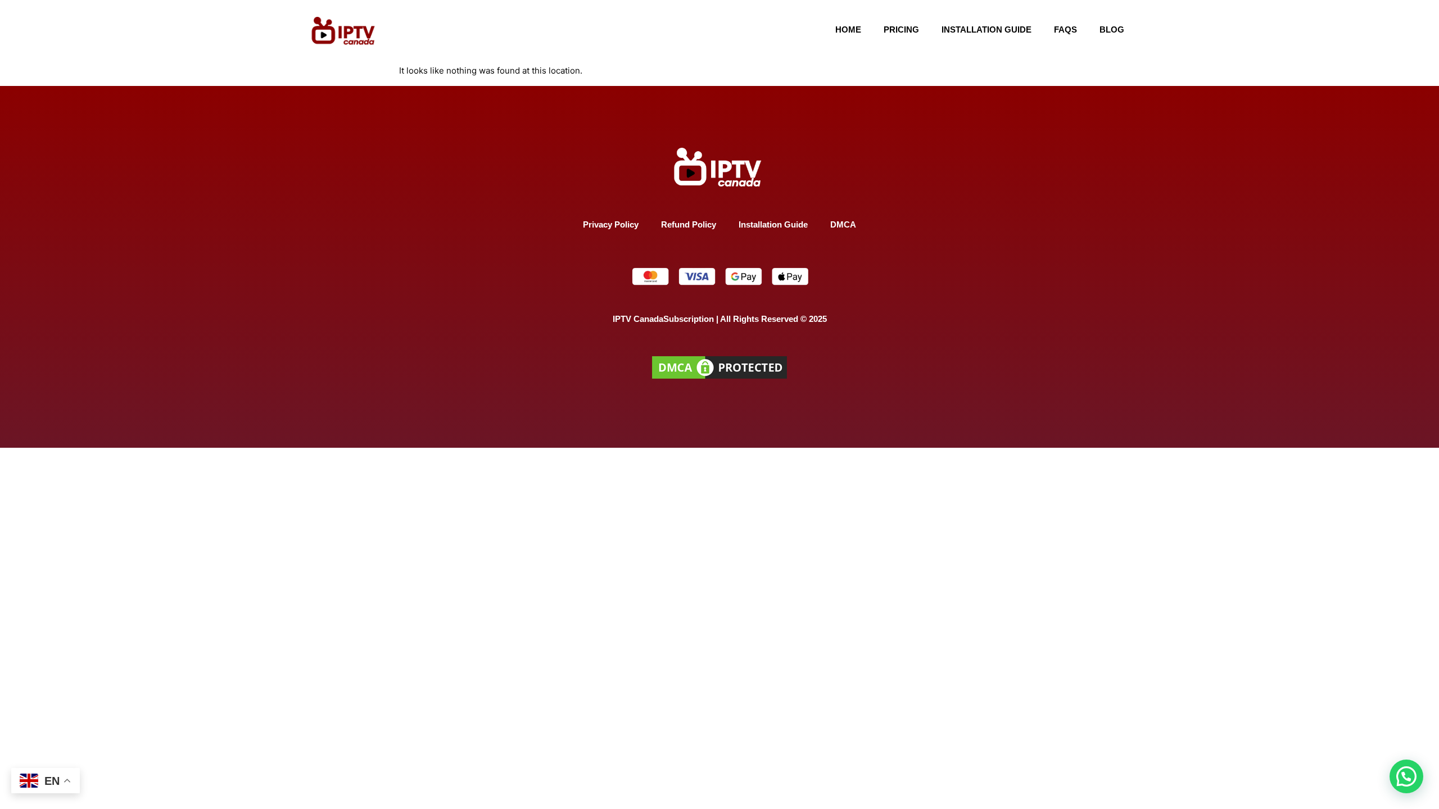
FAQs (1065, 29)
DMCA (843, 224)
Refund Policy (688, 224)
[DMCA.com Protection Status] (719, 378)
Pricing (901, 29)
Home (848, 29)
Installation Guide (986, 29)
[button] (1406, 776)
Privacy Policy (611, 224)
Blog (1111, 29)
